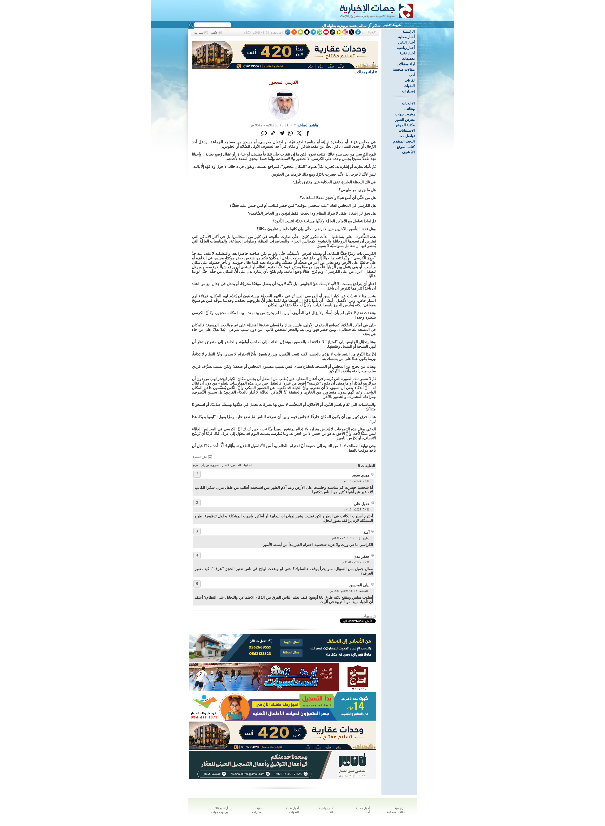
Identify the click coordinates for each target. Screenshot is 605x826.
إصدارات (408, 91)
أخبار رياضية (406, 48)
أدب (412, 75)
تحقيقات (408, 58)
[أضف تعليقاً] (264, 136)
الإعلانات (408, 103)
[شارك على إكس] (299, 136)
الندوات (409, 86)
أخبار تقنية (407, 53)
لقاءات (410, 80)
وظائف (409, 109)
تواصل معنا (406, 136)
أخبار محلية (406, 37)
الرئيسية (408, 31)
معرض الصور (405, 119)
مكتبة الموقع (405, 125)
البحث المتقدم (404, 141)
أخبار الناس (406, 42)
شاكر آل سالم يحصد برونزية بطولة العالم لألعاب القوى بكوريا (333, 26)
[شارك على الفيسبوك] (308, 136)
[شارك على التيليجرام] (281, 136)
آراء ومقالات (406, 64)
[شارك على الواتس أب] (290, 136)
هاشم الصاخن (307, 125)
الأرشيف (408, 152)
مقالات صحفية (404, 69)
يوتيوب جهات (405, 114)
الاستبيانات (406, 130)
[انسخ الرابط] (273, 136)
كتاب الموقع (406, 147)
